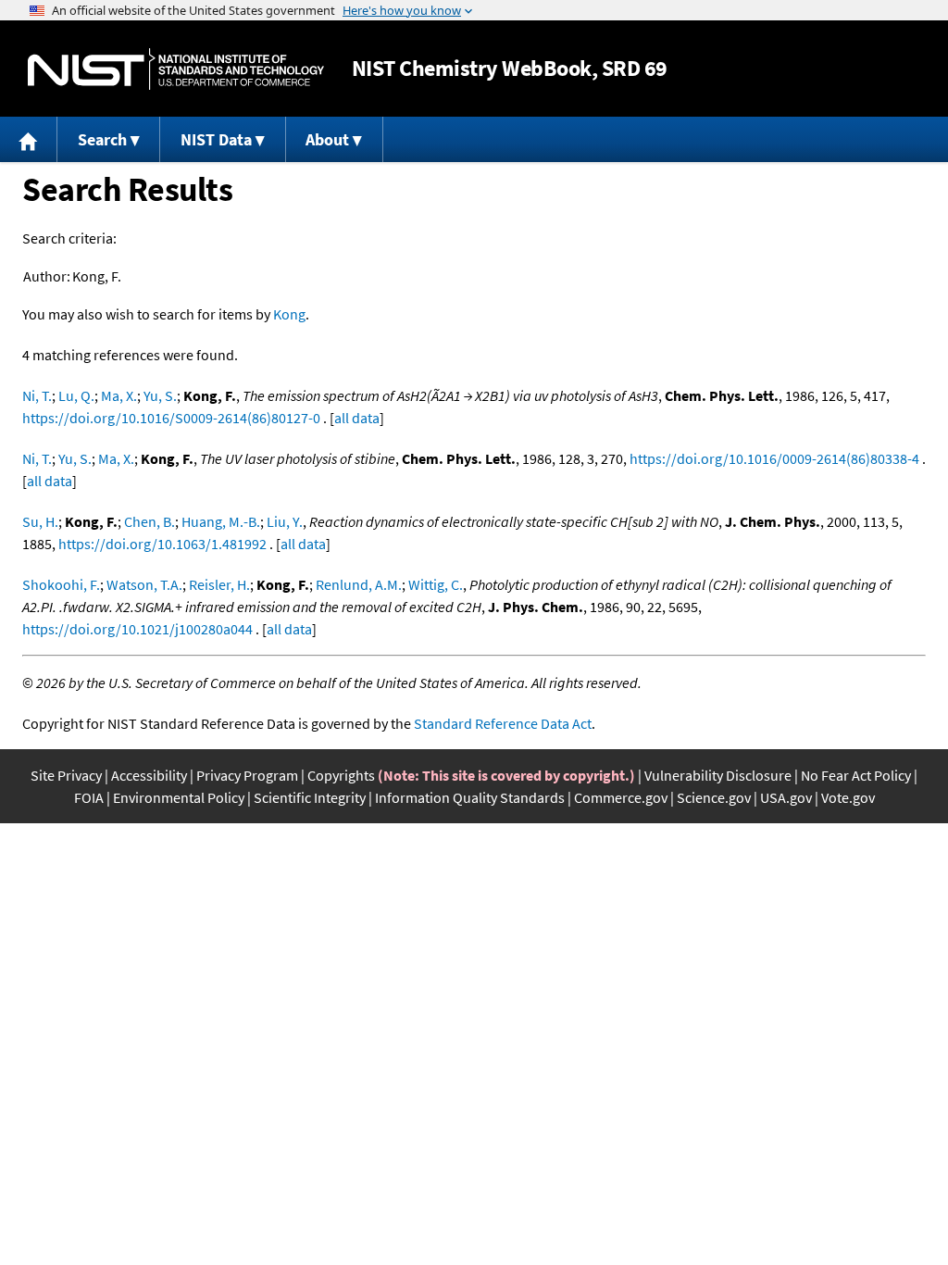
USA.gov (786, 797)
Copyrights (341, 775)
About (327, 139)
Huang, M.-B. (220, 521)
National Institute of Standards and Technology (176, 69)
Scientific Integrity (310, 797)
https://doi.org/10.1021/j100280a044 (137, 629)
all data (357, 417)
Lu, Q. (76, 395)
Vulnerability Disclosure (718, 775)
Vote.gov (848, 797)
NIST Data (216, 139)
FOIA (89, 797)
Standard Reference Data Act (503, 723)
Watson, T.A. (144, 584)
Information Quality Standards (470, 797)
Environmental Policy (178, 797)
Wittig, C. (435, 584)
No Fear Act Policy (856, 775)
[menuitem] (28, 139)
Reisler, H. (219, 584)
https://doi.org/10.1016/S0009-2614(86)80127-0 (171, 417)
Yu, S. (160, 395)
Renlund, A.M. (359, 584)
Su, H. (40, 521)
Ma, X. (119, 395)
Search (102, 139)
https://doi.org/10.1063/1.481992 (162, 543)
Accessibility (149, 775)
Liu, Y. (285, 521)
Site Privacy (66, 775)
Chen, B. (149, 521)
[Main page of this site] (28, 139)
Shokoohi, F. (61, 584)
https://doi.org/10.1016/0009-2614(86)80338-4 (774, 458)
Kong (289, 314)
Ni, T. (37, 395)
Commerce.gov (620, 797)
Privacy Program (247, 775)
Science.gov (714, 797)
